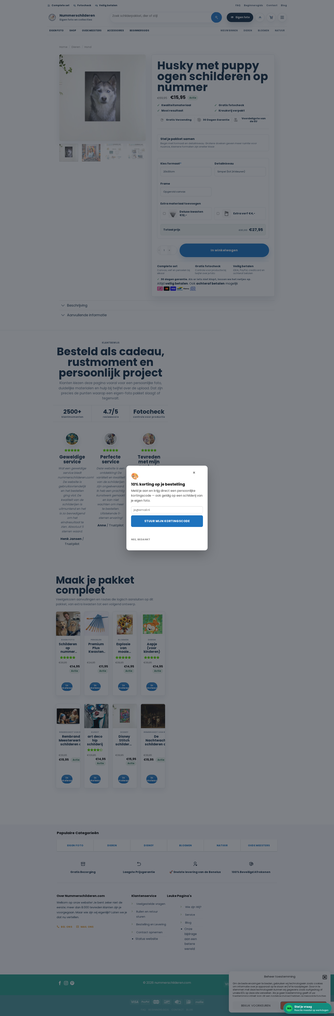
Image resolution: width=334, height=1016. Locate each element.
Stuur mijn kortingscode (167, 521)
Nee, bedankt (140, 539)
